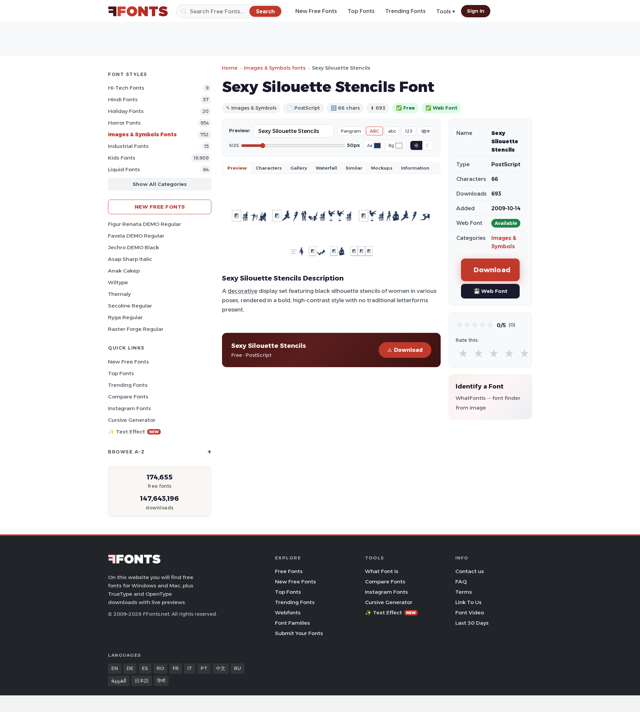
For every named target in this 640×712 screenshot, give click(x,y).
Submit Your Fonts (299, 633)
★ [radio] (463, 353)
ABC (374, 131)
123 (408, 131)
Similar (354, 168)
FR (176, 668)
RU (237, 668)
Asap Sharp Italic (130, 259)
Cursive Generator (131, 420)
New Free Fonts (316, 11)
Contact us (469, 571)
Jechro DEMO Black (133, 247)
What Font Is (381, 571)
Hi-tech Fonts (126, 88)
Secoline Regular (130, 306)
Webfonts (288, 612)
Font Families (292, 623)
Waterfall (326, 168)
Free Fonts (289, 571)
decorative (242, 291)
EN (114, 668)
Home (230, 68)
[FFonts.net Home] (138, 11)
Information (415, 168)
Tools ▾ (445, 11)
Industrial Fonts (128, 146)
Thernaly (119, 294)
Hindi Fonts (123, 99)
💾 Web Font (490, 291)
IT (189, 668)
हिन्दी (161, 681)
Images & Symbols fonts (275, 68)
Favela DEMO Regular (136, 236)
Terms (463, 592)
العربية (118, 681)
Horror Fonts (124, 123)
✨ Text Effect (133, 431)
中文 (220, 668)
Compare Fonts (128, 396)
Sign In (475, 11)
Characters (269, 168)
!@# (425, 131)
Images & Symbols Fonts (142, 134)
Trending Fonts (405, 11)
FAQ (461, 581)
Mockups (381, 168)
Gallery (298, 168)
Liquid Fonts (124, 169)
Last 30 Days (472, 623)
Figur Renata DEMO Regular (144, 224)
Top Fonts (361, 11)
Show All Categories (160, 184)
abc (392, 131)
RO (160, 668)
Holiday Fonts (126, 111)
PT (204, 668)
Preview (237, 168)
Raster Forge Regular (135, 329)
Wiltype (118, 282)
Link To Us (468, 602)
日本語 (142, 681)
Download (408, 350)
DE (130, 668)
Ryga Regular (125, 317)
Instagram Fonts (129, 408)
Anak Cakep (124, 271)
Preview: (239, 131)
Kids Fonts (121, 158)
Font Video (469, 612)
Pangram (351, 131)
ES (145, 668)
